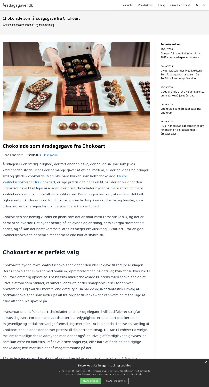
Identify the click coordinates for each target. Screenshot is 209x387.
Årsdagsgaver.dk (18, 5)
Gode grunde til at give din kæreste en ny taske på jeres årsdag (182, 93)
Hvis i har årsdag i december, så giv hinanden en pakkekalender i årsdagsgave (182, 129)
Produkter (145, 5)
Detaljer (139, 374)
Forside (127, 5)
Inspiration (51, 155)
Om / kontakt (180, 5)
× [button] (206, 362)
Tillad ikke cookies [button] (116, 381)
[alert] (104, 373)
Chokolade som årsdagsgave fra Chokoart (181, 110)
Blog (161, 5)
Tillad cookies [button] (90, 381)
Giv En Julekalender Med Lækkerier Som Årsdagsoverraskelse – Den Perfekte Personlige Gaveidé (182, 74)
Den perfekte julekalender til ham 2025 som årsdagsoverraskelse (181, 55)
